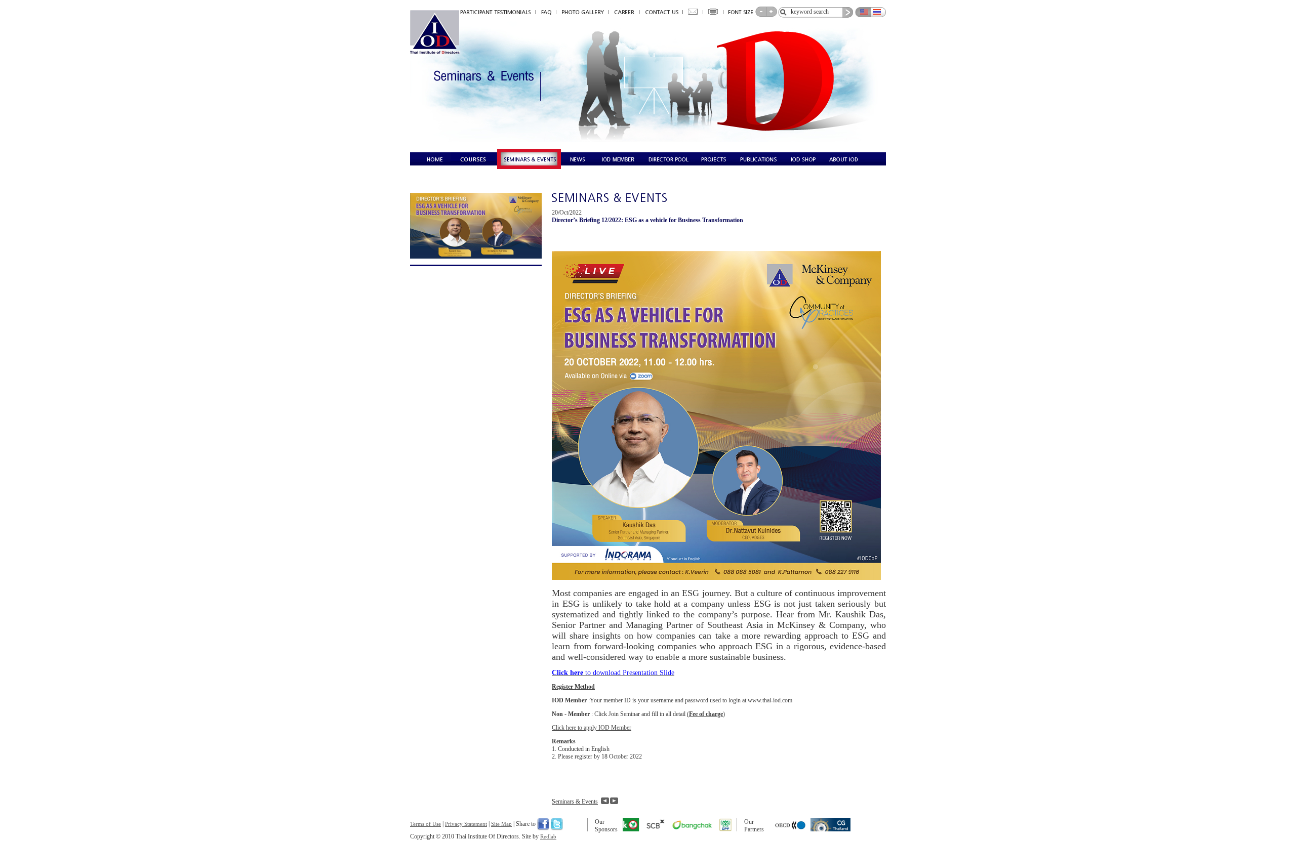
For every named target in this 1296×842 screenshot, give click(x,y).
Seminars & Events (575, 801)
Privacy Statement (466, 824)
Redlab (548, 836)
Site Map (501, 824)
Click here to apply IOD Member (591, 727)
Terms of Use (425, 824)
